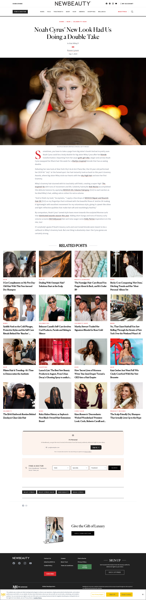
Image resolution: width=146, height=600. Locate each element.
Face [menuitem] (49, 11)
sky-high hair (86, 175)
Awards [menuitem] (82, 11)
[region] (73, 594)
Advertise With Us (49, 562)
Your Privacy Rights (97, 594)
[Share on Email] (26, 506)
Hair (69, 22)
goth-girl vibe (83, 157)
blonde (103, 154)
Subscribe (18, 4)
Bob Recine (93, 186)
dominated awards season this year (54, 215)
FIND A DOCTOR (20, 11)
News (112, 279)
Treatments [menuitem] (58, 11)
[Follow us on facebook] (106, 3)
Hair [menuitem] (74, 11)
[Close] (143, 594)
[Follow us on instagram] (113, 3)
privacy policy (87, 451)
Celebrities (44, 323)
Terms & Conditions (67, 565)
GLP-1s (42, 279)
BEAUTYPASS (122, 11)
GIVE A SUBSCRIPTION (83, 533)
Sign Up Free (115, 572)
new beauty (63, 492)
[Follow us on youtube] (116, 3)
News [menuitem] (42, 11)
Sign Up (95, 447)
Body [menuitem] (68, 11)
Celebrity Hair (80, 22)
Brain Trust (64, 562)
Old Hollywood (55, 219)
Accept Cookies (126, 594)
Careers (63, 558)
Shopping (43, 367)
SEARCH (114, 468)
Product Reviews (118, 411)
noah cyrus (78, 492)
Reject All (112, 594)
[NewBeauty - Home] (73, 3)
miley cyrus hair (46, 492)
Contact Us (47, 558)
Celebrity (7, 411)
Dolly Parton (89, 219)
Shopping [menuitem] (91, 11)
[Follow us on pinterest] (110, 3)
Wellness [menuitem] (102, 11)
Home (61, 22)
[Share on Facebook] (23, 506)
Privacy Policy (82, 562)
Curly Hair (79, 411)
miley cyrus (29, 492)
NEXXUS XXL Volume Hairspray (76, 190)
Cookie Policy (48, 565)
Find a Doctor (82, 558)
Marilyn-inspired (79, 161)
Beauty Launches (82, 279)
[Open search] (131, 12)
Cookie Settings (84, 566)
